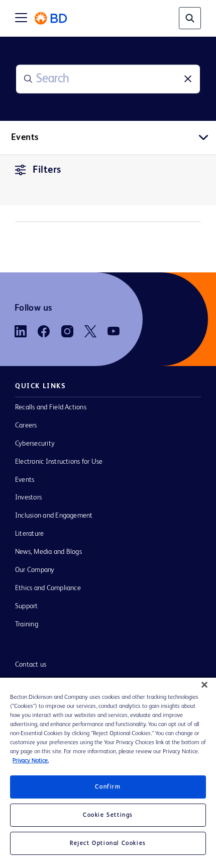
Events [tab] (24, 137)
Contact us (30, 664)
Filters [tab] (47, 170)
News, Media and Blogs (48, 551)
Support (26, 606)
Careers (26, 425)
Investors (28, 497)
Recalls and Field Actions (50, 407)
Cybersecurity (35, 443)
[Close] (204, 685)
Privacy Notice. (31, 761)
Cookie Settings (108, 815)
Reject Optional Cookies (108, 843)
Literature (29, 533)
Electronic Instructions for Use (58, 461)
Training (26, 624)
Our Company (35, 569)
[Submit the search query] (28, 79)
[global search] (190, 18)
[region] (108, 771)
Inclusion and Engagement (54, 515)
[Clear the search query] (188, 79)
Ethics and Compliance (48, 588)
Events (24, 479)
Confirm (108, 787)
